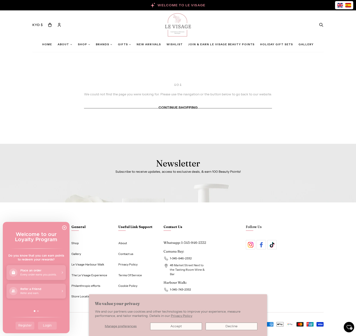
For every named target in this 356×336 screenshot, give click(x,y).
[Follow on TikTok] (272, 244)
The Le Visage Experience (89, 275)
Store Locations (82, 296)
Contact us (125, 254)
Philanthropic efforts (85, 286)
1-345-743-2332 (180, 289)
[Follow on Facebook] (261, 244)
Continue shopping (178, 107)
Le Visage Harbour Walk (87, 264)
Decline (231, 326)
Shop (75, 243)
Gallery (76, 254)
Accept (176, 326)
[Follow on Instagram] (250, 244)
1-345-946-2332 (193, 242)
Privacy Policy (181, 316)
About (122, 243)
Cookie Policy (127, 286)
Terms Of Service (130, 275)
